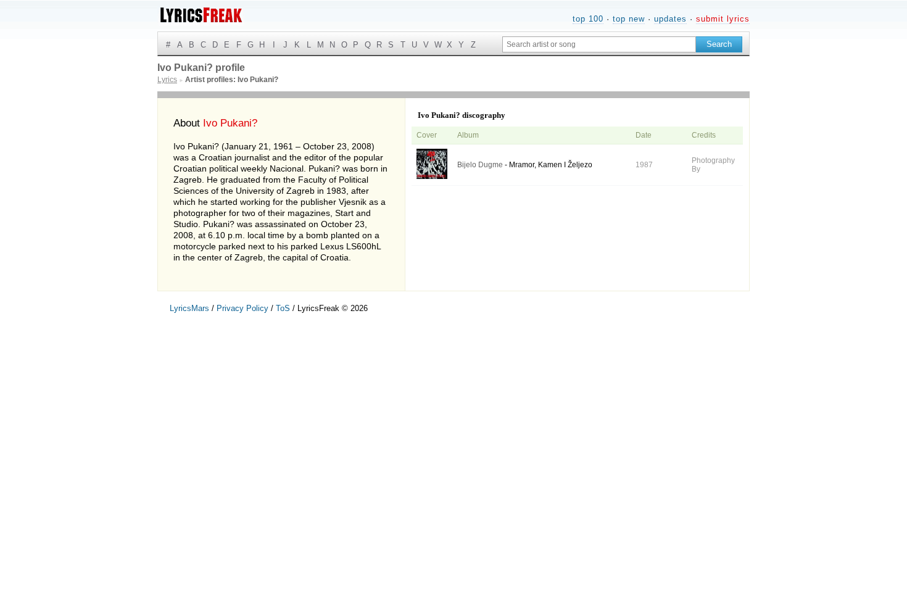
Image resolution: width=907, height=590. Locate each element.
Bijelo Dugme (480, 164)
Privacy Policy (242, 308)
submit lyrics (723, 18)
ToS (283, 308)
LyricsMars (189, 308)
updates (670, 18)
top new (629, 18)
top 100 (588, 18)
